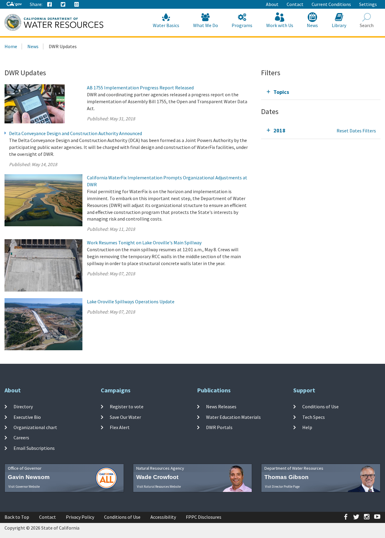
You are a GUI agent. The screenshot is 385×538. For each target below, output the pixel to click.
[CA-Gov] (14, 4)
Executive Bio (27, 417)
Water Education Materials (233, 417)
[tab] (320, 92)
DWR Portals (219, 427)
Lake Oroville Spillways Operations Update (130, 301)
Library (339, 25)
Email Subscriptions (34, 448)
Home (11, 46)
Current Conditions (331, 4)
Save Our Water (125, 417)
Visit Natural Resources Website (159, 486)
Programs (242, 25)
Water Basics (166, 25)
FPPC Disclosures (203, 517)
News (312, 25)
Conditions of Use (320, 407)
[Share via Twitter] (63, 4)
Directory (23, 407)
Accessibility (163, 517)
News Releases (221, 407)
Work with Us (279, 25)
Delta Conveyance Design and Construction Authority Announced (75, 133)
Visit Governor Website (24, 486)
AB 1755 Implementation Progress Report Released (140, 88)
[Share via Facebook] (49, 4)
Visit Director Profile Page (282, 486)
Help (307, 427)
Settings (368, 4)
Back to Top (17, 517)
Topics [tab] (281, 91)
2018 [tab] (279, 130)
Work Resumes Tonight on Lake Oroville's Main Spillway (144, 243)
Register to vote (126, 407)
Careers (21, 437)
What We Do (205, 25)
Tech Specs (313, 417)
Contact (295, 4)
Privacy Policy (80, 517)
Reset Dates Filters (356, 131)
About (272, 4)
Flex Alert (120, 427)
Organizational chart (35, 427)
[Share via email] (76, 4)
